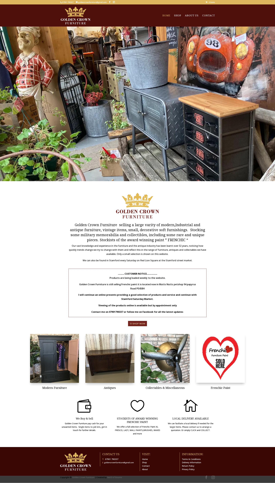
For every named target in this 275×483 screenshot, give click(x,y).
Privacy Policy (188, 469)
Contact (208, 15)
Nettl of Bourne (114, 477)
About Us (192, 15)
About (145, 469)
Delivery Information (191, 462)
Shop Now (138, 323)
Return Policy (188, 466)
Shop (177, 15)
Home (166, 15)
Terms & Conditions (191, 459)
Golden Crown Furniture (83, 477)
